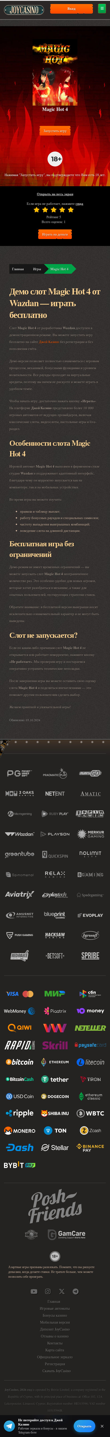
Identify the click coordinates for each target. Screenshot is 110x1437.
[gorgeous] (71, 209)
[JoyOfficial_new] (61, 1291)
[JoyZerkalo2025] (75, 1291)
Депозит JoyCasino (55, 1329)
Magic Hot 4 (59, 268)
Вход (72, 8)
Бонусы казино (55, 1315)
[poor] (45, 209)
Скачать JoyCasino (56, 1370)
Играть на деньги (55, 234)
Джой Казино (49, 341)
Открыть (84, 1425)
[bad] (37, 209)
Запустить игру (55, 130)
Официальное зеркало (55, 1356)
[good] (62, 209)
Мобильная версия (55, 1322)
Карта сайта (54, 1349)
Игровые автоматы (55, 1308)
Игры (37, 268)
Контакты (54, 1343)
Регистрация (55, 1363)
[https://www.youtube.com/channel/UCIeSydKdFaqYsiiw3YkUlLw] (34, 1291)
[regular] (54, 209)
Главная (18, 268)
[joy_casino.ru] (47, 1291)
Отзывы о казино (55, 1336)
